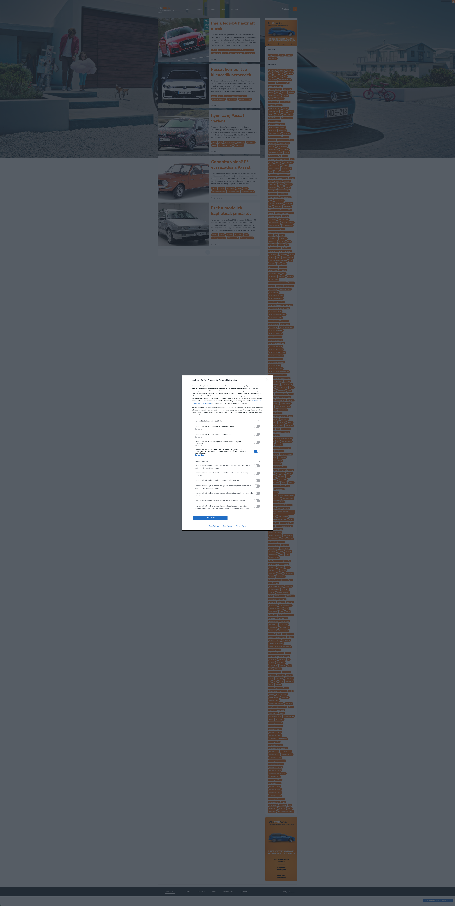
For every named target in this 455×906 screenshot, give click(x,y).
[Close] (268, 380)
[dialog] (227, 453)
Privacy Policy (241, 526)
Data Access (227, 526)
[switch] (257, 426)
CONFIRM (210, 518)
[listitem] (227, 421)
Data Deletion (214, 526)
